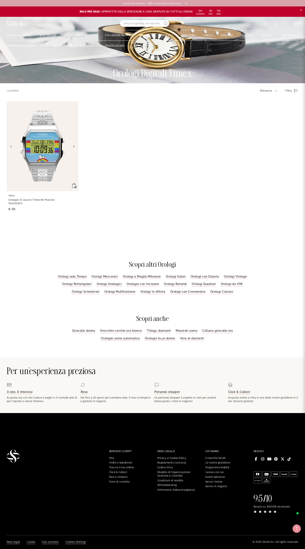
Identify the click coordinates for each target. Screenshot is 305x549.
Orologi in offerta (152, 291)
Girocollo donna (83, 330)
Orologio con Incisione (143, 284)
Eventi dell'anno (215, 477)
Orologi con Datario (205, 276)
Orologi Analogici (109, 284)
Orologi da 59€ (232, 284)
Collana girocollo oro (217, 330)
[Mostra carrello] (295, 24)
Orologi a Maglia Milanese (142, 276)
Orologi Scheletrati (85, 291)
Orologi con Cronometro (187, 291)
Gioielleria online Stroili (21, 45)
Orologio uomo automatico (120, 338)
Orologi (44, 45)
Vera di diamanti (192, 338)
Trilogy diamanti (159, 330)
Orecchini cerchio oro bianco (121, 330)
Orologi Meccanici (105, 276)
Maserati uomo (186, 330)
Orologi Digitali (63, 45)
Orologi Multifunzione (119, 291)
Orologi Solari (176, 276)
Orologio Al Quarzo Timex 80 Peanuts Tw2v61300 (31, 201)
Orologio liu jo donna (160, 338)
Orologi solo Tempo (72, 276)
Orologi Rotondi (175, 284)
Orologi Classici (221, 291)
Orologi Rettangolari (77, 284)
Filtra (288, 90)
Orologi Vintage (235, 276)
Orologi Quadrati (204, 284)
